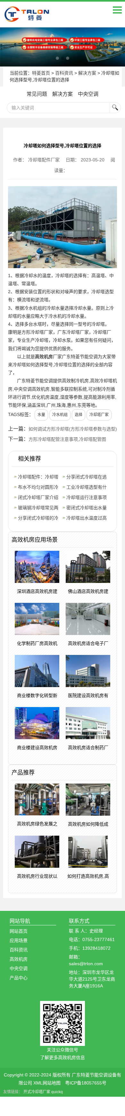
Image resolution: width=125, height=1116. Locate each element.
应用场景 (19, 940)
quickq (57, 1092)
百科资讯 (64, 73)
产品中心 (19, 977)
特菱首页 (41, 73)
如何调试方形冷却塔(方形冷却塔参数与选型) (73, 428)
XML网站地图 (47, 1082)
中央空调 (88, 94)
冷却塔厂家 (99, 415)
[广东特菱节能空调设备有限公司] (27, 18)
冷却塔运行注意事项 (86, 497)
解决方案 (87, 73)
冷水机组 (60, 415)
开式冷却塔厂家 (36, 1092)
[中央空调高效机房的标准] (62, 47)
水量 (41, 415)
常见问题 (37, 94)
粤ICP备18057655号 (85, 1082)
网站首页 (19, 931)
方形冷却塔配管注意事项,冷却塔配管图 (67, 439)
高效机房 (44, 356)
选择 (78, 415)
